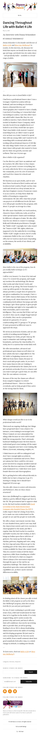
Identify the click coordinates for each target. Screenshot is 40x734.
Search (31, 672)
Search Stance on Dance (13, 668)
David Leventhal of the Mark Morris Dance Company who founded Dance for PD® (19, 506)
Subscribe (29, 682)
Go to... (20, 15)
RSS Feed (21, 731)
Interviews (11, 662)
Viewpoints (17, 662)
